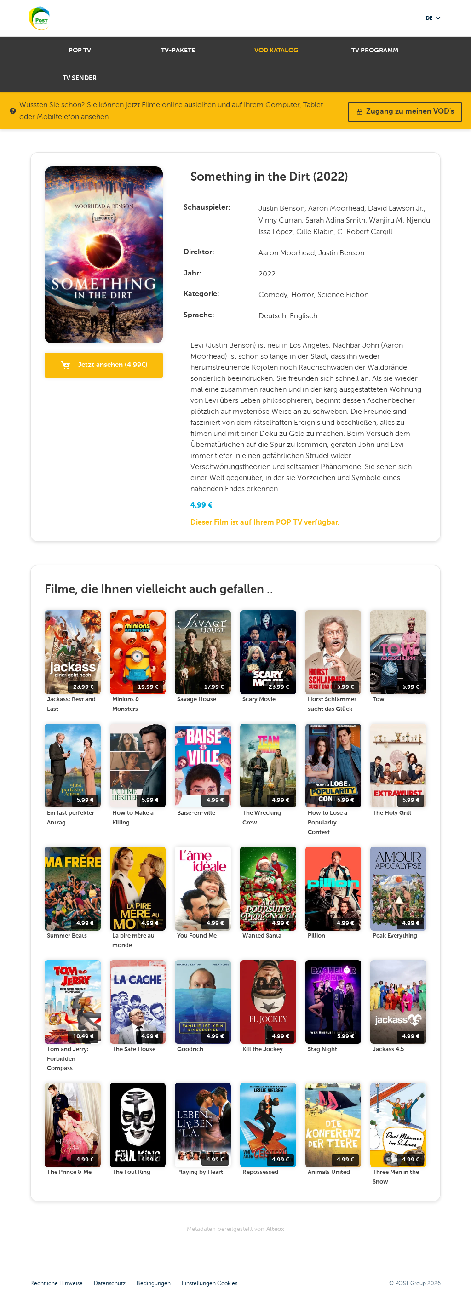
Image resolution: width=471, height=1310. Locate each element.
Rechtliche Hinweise (56, 1283)
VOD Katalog (276, 50)
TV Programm (374, 50)
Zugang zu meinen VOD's (410, 111)
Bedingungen (154, 1283)
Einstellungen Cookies (209, 1283)
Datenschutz (110, 1283)
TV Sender (80, 78)
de (429, 18)
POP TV (80, 50)
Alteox (275, 1229)
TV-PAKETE (178, 50)
